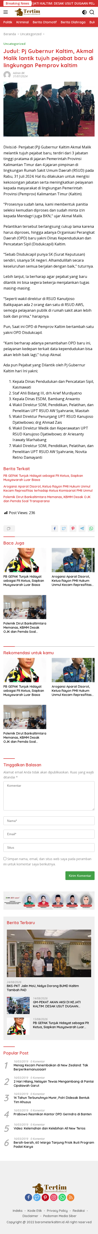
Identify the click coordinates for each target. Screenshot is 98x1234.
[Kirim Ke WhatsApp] (91, 528)
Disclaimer (30, 1216)
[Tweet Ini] (63, 528)
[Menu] (6, 12)
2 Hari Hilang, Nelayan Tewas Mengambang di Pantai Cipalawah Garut (54, 1083)
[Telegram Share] (82, 528)
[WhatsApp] (62, 1198)
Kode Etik (35, 1211)
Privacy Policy (57, 1211)
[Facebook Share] (54, 528)
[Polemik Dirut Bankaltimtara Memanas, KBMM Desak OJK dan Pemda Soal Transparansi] (24, 607)
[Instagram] (53, 1198)
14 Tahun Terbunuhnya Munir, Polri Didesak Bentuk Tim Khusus (52, 1100)
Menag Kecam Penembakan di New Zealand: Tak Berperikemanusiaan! (51, 1067)
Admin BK (19, 73)
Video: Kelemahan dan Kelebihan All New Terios (49, 1128)
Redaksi (79, 1211)
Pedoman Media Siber (60, 1216)
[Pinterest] (45, 1198)
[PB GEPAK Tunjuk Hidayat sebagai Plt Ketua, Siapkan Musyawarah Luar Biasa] (24, 560)
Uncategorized (14, 44)
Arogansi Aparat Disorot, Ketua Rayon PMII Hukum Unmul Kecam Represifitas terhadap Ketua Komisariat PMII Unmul (48, 488)
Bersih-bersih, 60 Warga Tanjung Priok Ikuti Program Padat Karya (54, 1144)
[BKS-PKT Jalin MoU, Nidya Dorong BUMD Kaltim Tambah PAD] (49, 953)
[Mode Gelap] (84, 12)
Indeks (18, 1211)
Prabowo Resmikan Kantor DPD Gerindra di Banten (53, 1114)
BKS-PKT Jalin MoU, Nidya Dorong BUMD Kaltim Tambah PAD (43, 988)
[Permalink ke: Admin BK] (7, 74)
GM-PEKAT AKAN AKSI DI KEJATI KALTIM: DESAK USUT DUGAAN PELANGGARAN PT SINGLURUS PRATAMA (57, 1004)
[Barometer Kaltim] (26, 12)
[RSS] (70, 1198)
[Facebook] (28, 1198)
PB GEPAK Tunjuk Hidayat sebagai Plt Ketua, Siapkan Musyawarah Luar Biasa (43, 478)
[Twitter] (37, 1198)
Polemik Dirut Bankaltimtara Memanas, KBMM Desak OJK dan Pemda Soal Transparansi (46, 499)
